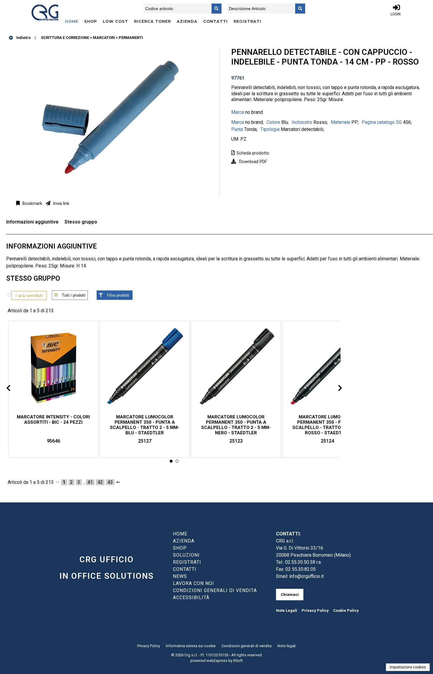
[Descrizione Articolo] (298, 8)
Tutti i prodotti (73, 295)
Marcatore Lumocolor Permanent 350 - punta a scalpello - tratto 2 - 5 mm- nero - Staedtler (236, 425)
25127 (144, 441)
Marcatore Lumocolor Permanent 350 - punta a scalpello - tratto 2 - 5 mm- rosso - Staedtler (327, 425)
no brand (254, 112)
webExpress (216, 660)
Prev (13, 389)
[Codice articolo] (214, 8)
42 (100, 482)
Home (71, 21)
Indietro (23, 37)
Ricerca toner (152, 21)
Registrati (247, 21)
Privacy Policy (315, 610)
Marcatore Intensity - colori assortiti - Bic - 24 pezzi (53, 419)
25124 (327, 441)
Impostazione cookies (408, 667)
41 (90, 482)
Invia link (60, 203)
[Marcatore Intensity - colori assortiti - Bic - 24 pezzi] (53, 368)
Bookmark (31, 203)
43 (110, 482)
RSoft (238, 660)
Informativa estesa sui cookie (191, 646)
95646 (53, 441)
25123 (236, 441)
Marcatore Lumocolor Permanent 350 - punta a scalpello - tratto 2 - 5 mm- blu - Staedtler (144, 425)
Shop (90, 21)
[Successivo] (118, 482)
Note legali (286, 646)
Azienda (187, 21)
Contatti (215, 21)
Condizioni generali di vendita (247, 646)
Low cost (115, 21)
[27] (25, 295)
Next (335, 389)
